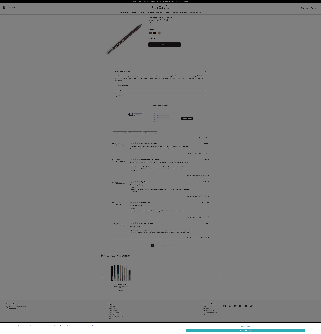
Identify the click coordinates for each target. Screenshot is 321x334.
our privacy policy (91, 325)
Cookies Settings (245, 326)
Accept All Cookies (245, 330)
